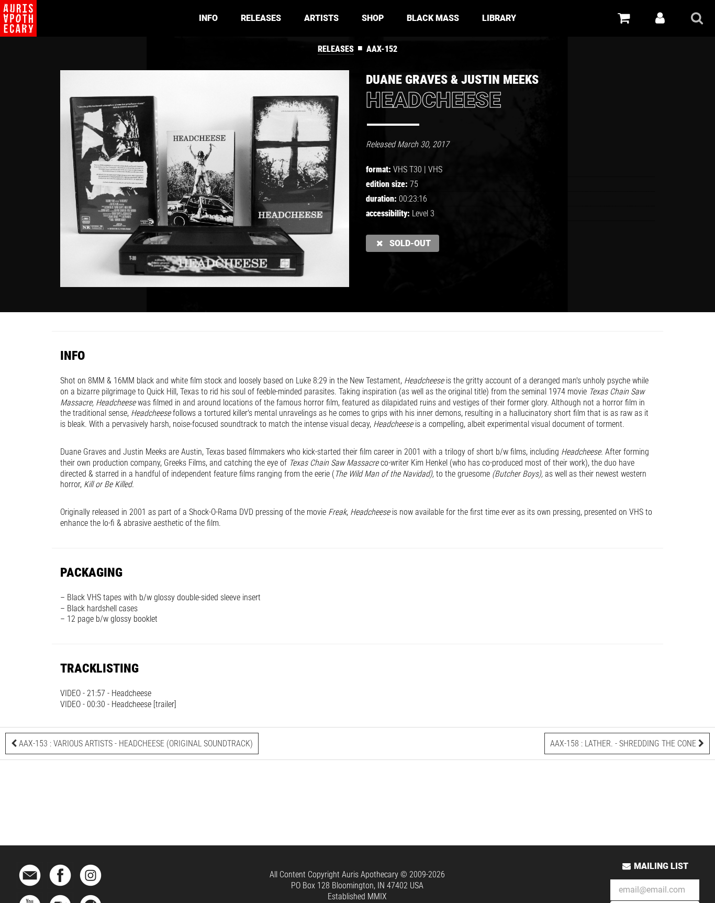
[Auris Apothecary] (18, 18)
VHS (435, 169)
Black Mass (433, 18)
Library (499, 18)
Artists (321, 18)
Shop (373, 18)
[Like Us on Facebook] (60, 886)
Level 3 (423, 213)
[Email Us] (30, 886)
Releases (261, 18)
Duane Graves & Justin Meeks (452, 79)
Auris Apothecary (370, 874)
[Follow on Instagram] (90, 886)
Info (208, 18)
